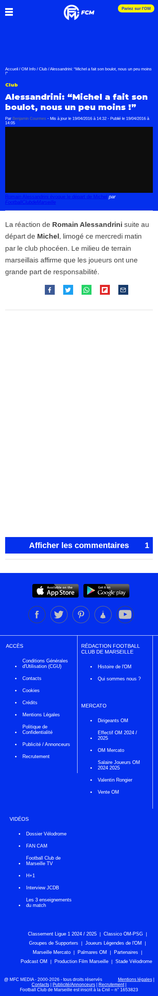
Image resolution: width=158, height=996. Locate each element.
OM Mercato (111, 750)
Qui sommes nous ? (119, 678)
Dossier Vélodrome (46, 834)
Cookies (31, 690)
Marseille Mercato (52, 952)
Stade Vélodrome (133, 961)
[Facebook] (37, 621)
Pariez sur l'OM (136, 8)
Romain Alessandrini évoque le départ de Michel (56, 196)
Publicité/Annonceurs (74, 984)
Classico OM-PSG (123, 934)
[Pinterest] (81, 621)
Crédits (29, 702)
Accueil (11, 69)
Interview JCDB (42, 887)
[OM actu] (79, 9)
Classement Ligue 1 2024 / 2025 (62, 934)
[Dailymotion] (103, 621)
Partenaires (126, 952)
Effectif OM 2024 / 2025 (117, 735)
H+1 (30, 875)
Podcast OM (34, 961)
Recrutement (36, 756)
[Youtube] (125, 621)
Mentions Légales (41, 714)
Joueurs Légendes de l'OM (113, 943)
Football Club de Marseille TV (43, 860)
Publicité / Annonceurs (46, 744)
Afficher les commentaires (89, 545)
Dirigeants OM (113, 720)
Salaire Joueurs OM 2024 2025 (119, 765)
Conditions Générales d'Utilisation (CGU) (45, 663)
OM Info (28, 69)
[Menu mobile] (11, 11)
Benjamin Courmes (29, 118)
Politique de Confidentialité (37, 729)
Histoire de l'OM (115, 666)
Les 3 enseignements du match (49, 902)
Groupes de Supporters (53, 943)
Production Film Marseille (81, 961)
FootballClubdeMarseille (30, 202)
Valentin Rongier (115, 780)
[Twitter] (59, 621)
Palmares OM (92, 952)
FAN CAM (36, 846)
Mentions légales (135, 979)
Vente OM (108, 792)
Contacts (32, 678)
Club (43, 69)
